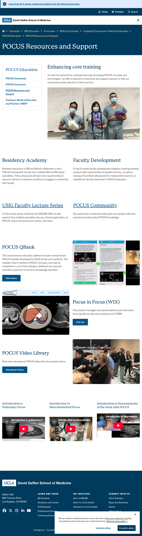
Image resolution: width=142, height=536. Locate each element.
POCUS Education (11, 35)
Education (14, 31)
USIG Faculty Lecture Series (32, 205)
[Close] (135, 514)
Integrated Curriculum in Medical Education (106, 31)
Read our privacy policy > (117, 521)
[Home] (3, 31)
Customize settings (103, 528)
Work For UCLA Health (83, 502)
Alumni (112, 506)
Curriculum (49, 31)
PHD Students (44, 506)
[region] (97, 522)
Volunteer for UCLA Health (85, 506)
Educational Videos (15, 369)
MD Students (44, 498)
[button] (118, 12)
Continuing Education (47, 515)
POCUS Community (95, 205)
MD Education (31, 31)
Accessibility (53, 529)
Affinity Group (115, 511)
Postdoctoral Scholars (48, 511)
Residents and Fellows (48, 502)
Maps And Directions (118, 502)
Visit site (80, 322)
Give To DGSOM (80, 498)
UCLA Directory (116, 498)
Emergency (39, 529)
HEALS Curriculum (69, 31)
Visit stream (11, 278)
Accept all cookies (126, 528)
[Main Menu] (138, 20)
